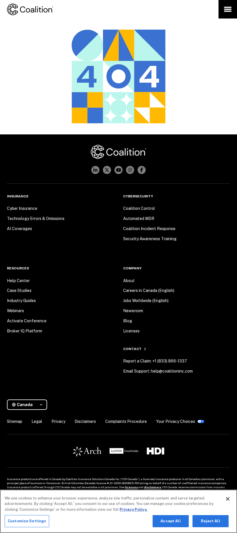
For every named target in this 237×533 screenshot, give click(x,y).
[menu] (228, 9)
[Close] (227, 499)
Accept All (170, 521)
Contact (132, 349)
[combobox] (29, 404)
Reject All (210, 521)
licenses (131, 487)
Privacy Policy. (133, 509)
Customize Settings (27, 521)
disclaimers (152, 487)
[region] (118, 511)
